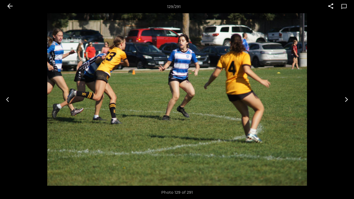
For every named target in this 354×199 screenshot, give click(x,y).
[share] (330, 7)
